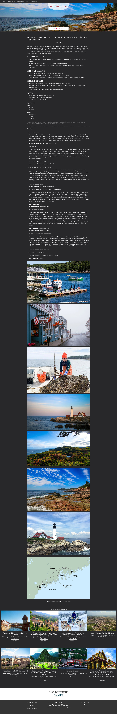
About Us (32, 705)
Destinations (20, 2)
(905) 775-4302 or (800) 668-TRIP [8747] (59, 705)
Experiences (11, 2)
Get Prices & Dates (58, 28)
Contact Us (33, 2)
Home (4, 2)
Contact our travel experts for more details (58, 601)
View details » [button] (15, 640)
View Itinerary (58, 42)
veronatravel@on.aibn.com (59, 704)
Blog (27, 2)
